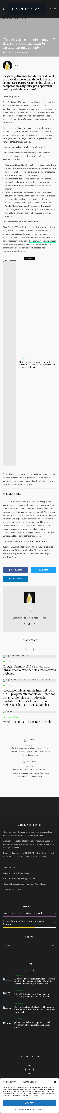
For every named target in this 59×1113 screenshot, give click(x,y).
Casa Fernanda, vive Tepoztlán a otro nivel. (22, 913)
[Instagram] (27, 1056)
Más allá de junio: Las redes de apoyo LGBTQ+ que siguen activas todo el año (32, 995)
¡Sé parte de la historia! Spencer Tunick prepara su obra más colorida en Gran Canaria (32, 1024)
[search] (53, 945)
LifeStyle (16, 717)
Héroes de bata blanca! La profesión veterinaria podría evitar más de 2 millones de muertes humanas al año (29, 771)
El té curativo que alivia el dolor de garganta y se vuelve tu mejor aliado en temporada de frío (37, 364)
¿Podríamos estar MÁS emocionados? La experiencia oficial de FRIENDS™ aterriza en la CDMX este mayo (29, 750)
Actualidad (7, 53)
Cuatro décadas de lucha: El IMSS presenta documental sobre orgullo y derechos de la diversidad (34, 1009)
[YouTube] (32, 1056)
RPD (17, 65)
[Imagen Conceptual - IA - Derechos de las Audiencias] (29, 680)
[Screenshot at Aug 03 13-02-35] (7, 979)
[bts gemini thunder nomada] (29, 656)
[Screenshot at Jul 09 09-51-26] (7, 1023)
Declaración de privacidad (35, 1109)
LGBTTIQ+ (18, 975)
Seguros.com (50, 241)
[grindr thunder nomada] (7, 993)
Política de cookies (20, 1109)
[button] (55, 1081)
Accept (29, 1103)
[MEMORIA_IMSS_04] (7, 1007)
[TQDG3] (29, 712)
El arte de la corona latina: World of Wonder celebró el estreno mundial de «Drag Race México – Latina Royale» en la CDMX (34, 981)
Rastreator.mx (35, 241)
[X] (21, 1056)
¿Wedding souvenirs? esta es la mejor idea (28, 723)
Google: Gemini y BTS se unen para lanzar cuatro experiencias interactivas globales (29, 669)
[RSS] (38, 1056)
